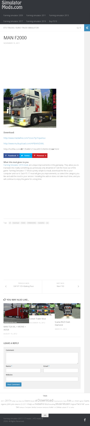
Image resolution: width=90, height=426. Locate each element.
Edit (69, 400)
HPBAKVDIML (31, 223)
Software (22, 407)
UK (55, 407)
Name (9, 366)
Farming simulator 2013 (59, 15)
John (9, 404)
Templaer (28, 407)
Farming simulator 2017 (13, 21)
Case (17, 401)
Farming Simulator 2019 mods (16, 165)
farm (73, 401)
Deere (27, 400)
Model (59, 404)
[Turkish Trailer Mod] (42, 309)
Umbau (59, 407)
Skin (17, 407)
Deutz (32, 401)
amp (13, 401)
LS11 (25, 404)
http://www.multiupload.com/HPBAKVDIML (24, 143)
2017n (8, 400)
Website (9, 375)
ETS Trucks (9, 27)
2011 (3, 401)
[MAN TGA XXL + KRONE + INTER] (16, 313)
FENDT (77, 401)
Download (16, 223)
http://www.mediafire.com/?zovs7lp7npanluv (24, 138)
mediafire (41, 223)
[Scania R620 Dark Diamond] (67, 311)
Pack (78, 404)
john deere (15, 404)
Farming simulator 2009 (13, 15)
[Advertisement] (42, 68)
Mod (47, 404)
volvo (72, 407)
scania (87, 404)
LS (21, 404)
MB (33, 404)
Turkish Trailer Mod (37, 318)
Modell (66, 404)
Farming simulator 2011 (36, 15)
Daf (23, 401)
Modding (52, 404)
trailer (51, 407)
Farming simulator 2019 (36, 21)
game (81, 401)
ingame (3, 404)
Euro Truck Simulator (27, 27)
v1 (67, 407)
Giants (86, 400)
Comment (10, 350)
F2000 (23, 223)
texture (39, 407)
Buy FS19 (53, 21)
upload (64, 407)
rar (47, 223)
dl (10, 223)
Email (46, 366)
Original (73, 404)
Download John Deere (60, 401)
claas (20, 401)
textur (34, 407)
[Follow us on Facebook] (84, 420)
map (29, 403)
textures (46, 407)
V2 (69, 407)
